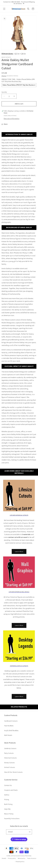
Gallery (6, 795)
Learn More (19, 551)
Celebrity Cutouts (10, 748)
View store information (11, 118)
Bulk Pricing (8, 804)
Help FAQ (7, 809)
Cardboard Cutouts (10, 721)
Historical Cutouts (10, 758)
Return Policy (8, 814)
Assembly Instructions (12, 818)
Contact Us (8, 785)
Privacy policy (12, 858)
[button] (4, 9)
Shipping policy (20, 861)
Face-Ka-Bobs (8, 726)
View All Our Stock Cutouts (13, 772)
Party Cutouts (9, 753)
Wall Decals (8, 735)
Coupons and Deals (11, 790)
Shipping (4, 75)
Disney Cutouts (9, 763)
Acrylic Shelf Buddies (11, 730)
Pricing (6, 799)
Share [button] (6, 124)
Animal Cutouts (9, 767)
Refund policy (21, 858)
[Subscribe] (29, 831)
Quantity (4, 92)
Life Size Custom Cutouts (18, 855)
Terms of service (31, 858)
